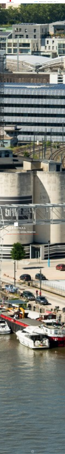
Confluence (36, 1)
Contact (55, 1)
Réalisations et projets (42, 1)
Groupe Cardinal (50, 1)
